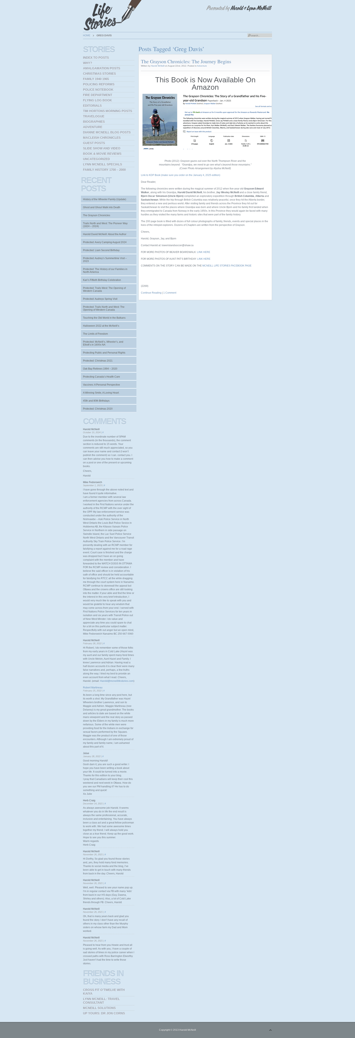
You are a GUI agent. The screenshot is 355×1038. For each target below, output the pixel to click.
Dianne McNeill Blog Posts (107, 132)
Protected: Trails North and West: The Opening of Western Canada (103, 308)
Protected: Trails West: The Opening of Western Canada (104, 289)
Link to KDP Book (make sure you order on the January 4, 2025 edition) (180, 175)
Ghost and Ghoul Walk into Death (101, 207)
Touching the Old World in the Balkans (104, 317)
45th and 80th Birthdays (96, 400)
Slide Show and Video (101, 148)
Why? (87, 63)
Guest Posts (94, 143)
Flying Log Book (97, 100)
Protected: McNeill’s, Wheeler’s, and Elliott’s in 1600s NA (103, 343)
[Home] (114, 15)
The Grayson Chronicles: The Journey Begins (186, 61)
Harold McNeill (157, 66)
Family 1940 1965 (96, 79)
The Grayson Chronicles (96, 215)
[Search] (249, 35)
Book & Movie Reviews (102, 153)
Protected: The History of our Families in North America (105, 270)
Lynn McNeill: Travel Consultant (101, 1000)
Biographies (94, 121)
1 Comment (169, 292)
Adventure (202, 66)
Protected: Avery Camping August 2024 (105, 242)
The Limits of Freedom (95, 333)
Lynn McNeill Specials (102, 164)
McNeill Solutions (99, 1008)
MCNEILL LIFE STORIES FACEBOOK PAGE (227, 265)
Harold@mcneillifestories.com (117, 681)
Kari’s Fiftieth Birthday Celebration (102, 280)
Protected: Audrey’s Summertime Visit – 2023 (105, 260)
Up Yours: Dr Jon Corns (104, 1013)
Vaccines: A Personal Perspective (101, 384)
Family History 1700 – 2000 (104, 169)
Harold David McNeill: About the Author (104, 234)
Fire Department (97, 95)
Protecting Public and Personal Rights (104, 352)
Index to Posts (96, 57)
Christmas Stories (99, 73)
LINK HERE (203, 252)
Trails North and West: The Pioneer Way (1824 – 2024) (105, 225)
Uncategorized (96, 159)
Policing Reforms (98, 84)
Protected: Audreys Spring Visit (100, 298)
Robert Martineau (93, 687)
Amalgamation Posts (101, 68)
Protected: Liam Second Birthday (101, 250)
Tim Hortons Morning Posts (107, 111)
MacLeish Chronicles (102, 137)
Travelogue (93, 116)
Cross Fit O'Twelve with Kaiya (104, 991)
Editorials (92, 105)
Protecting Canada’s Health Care (101, 376)
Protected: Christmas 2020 (98, 408)
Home (86, 35)
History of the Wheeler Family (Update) (104, 199)
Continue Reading (151, 292)
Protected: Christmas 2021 (98, 360)
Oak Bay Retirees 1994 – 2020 (100, 368)
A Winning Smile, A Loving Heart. (101, 392)
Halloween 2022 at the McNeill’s (101, 325)
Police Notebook (98, 89)
